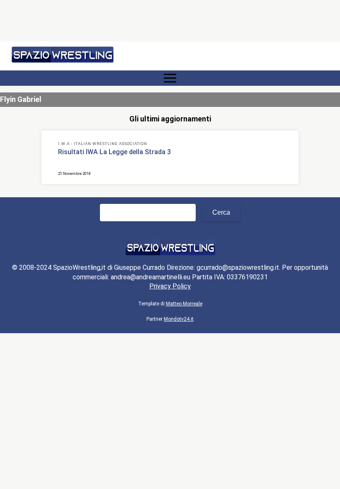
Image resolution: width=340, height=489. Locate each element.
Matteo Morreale (184, 304)
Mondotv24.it (179, 319)
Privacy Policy (170, 286)
